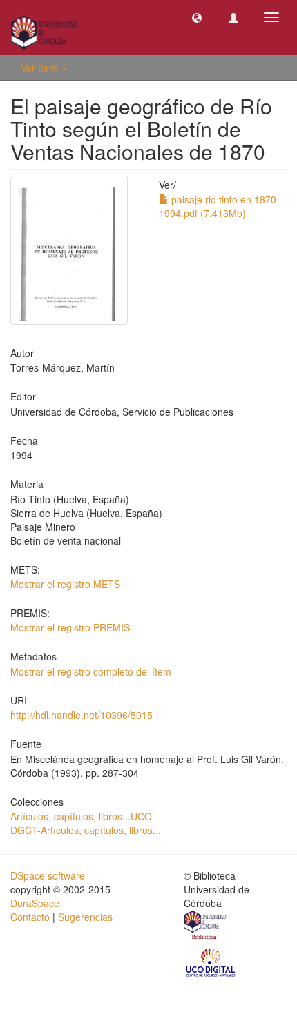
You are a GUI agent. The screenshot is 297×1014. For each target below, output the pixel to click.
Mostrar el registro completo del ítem (90, 671)
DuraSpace (34, 903)
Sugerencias (85, 917)
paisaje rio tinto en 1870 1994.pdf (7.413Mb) (217, 206)
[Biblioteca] (206, 926)
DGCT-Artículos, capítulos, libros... (85, 830)
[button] (196, 17)
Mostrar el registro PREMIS (70, 627)
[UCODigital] (211, 961)
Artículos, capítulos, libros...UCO (81, 816)
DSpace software (47, 875)
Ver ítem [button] (40, 67)
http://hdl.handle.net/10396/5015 (81, 715)
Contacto (30, 917)
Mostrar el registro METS (65, 584)
